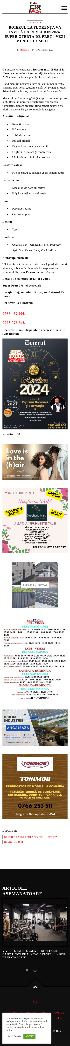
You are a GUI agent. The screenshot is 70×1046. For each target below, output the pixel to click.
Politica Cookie (51, 1018)
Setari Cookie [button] (14, 1036)
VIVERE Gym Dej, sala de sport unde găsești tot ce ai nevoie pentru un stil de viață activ (34, 954)
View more (35, 922)
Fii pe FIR (35, 22)
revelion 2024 (13, 842)
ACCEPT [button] (29, 1036)
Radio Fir (24, 50)
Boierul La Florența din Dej (23, 837)
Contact (11, 1012)
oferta (52, 837)
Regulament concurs (35, 1012)
